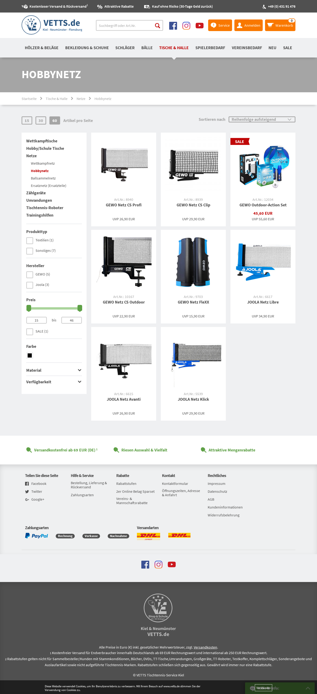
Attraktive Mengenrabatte (232, 450)
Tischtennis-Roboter (44, 207)
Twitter (36, 491)
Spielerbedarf (210, 47)
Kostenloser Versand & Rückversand (58, 6)
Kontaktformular (175, 483)
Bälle (147, 47)
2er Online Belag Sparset (135, 491)
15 (27, 120)
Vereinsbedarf (247, 47)
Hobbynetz (40, 170)
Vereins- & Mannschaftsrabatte (132, 500)
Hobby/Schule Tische (45, 148)
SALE (287, 47)
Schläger (125, 47)
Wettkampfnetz (43, 163)
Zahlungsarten (82, 495)
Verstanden (263, 688)
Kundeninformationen (225, 507)
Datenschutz (217, 491)
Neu (272, 47)
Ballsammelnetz (43, 178)
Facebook (38, 483)
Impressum (216, 483)
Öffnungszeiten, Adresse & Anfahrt (181, 493)
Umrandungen (39, 200)
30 (41, 120)
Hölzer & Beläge (41, 47)
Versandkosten (205, 647)
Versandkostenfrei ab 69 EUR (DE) (64, 450)
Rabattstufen (126, 483)
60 (54, 120)
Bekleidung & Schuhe (87, 47)
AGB (211, 499)
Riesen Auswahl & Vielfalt (144, 450)
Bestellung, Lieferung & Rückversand (89, 485)
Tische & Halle (174, 47)
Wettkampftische (41, 141)
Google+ (37, 499)
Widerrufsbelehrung (223, 515)
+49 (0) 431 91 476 (281, 6)
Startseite (29, 98)
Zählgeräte (36, 192)
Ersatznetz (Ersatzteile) (48, 185)
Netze (81, 98)
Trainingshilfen (39, 215)
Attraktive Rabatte (119, 6)
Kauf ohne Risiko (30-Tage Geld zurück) (182, 6)
